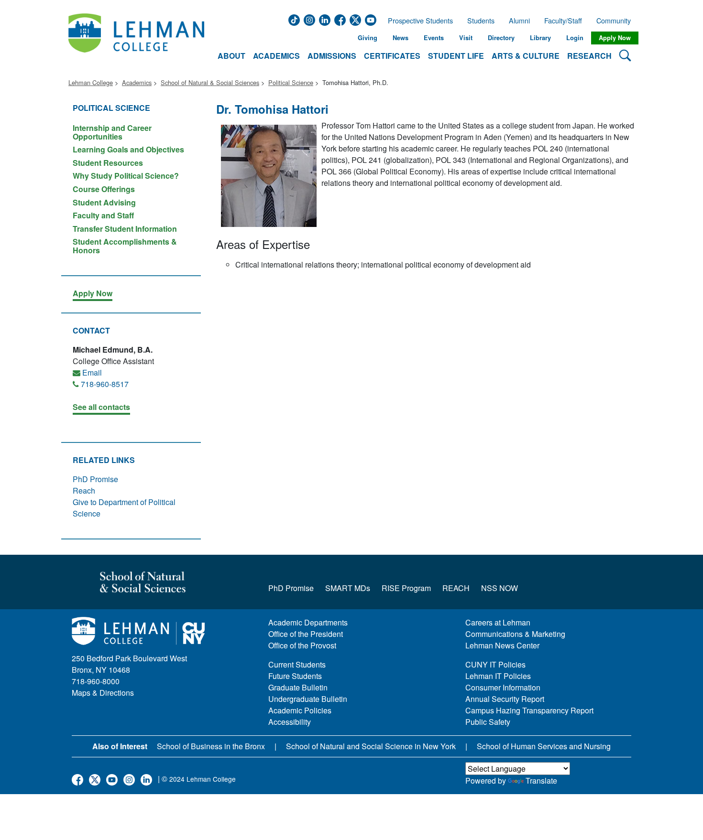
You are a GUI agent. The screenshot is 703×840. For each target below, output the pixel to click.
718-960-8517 (105, 383)
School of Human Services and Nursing (544, 746)
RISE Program (406, 587)
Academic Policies (299, 710)
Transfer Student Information (125, 228)
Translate (541, 780)
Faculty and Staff (103, 215)
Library (540, 37)
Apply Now (615, 37)
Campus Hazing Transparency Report (529, 710)
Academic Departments (308, 622)
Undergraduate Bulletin (307, 698)
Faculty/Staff (563, 20)
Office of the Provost (302, 645)
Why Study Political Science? (126, 175)
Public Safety (487, 721)
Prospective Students (417, 20)
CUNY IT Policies (495, 664)
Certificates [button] (392, 55)
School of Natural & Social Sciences (210, 82)
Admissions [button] (332, 55)
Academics (137, 82)
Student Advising (104, 202)
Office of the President (305, 633)
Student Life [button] (456, 55)
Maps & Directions (103, 692)
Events (434, 37)
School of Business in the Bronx (211, 746)
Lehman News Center (502, 645)
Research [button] (589, 55)
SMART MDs (347, 587)
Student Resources (108, 162)
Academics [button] (276, 55)
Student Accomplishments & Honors (125, 245)
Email (92, 372)
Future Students (295, 675)
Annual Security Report (504, 698)
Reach (84, 490)
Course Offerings (104, 188)
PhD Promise (95, 479)
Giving (367, 37)
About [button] (231, 55)
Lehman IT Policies (498, 675)
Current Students (297, 664)
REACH (456, 587)
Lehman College (90, 82)
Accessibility (289, 721)
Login (574, 37)
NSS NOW (499, 587)
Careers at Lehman (497, 622)
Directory (501, 37)
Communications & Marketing (515, 633)
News (400, 37)
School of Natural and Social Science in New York (371, 746)
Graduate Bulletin (298, 687)
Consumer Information (502, 687)
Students (480, 20)
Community (616, 20)
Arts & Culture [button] (526, 55)
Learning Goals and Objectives (128, 149)
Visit (465, 37)
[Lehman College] (136, 38)
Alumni (519, 20)
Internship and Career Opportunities (112, 132)
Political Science (290, 82)
